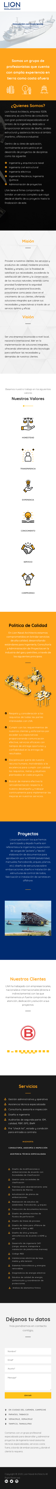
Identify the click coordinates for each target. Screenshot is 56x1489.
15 (20, 1051)
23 (22, 1052)
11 (47, 1050)
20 (40, 1051)
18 (32, 1051)
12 (8, 1051)
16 (24, 1051)
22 (47, 1051)
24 (26, 1052)
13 (12, 1051)
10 (44, 1050)
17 (28, 1051)
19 (36, 1051)
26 (34, 1052)
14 (16, 1051)
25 (30, 1052)
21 (44, 1051)
